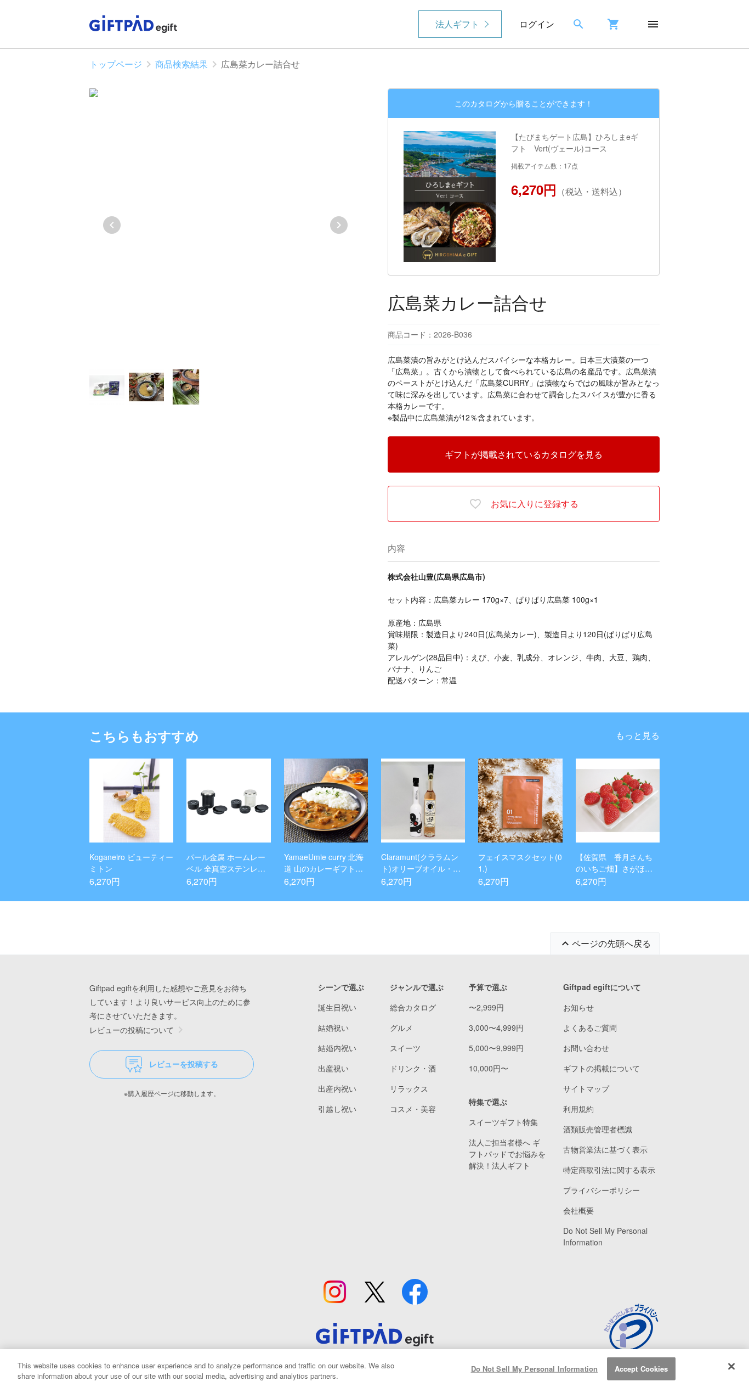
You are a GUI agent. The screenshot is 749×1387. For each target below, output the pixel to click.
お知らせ (578, 1007)
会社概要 (578, 1210)
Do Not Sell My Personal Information (534, 1368)
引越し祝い (337, 1108)
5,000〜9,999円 (496, 1047)
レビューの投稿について (131, 1029)
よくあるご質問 (590, 1027)
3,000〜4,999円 (496, 1027)
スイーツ (405, 1047)
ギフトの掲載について (601, 1068)
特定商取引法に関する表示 (609, 1169)
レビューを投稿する (183, 1063)
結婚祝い (333, 1027)
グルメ (401, 1027)
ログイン (536, 24)
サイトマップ (586, 1088)
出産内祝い (337, 1088)
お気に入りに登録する (534, 503)
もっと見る (638, 735)
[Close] (731, 1367)
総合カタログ (413, 1007)
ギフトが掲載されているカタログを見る (524, 454)
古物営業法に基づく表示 (605, 1149)
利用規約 (578, 1108)
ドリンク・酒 (413, 1068)
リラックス (409, 1088)
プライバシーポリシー (601, 1189)
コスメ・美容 (413, 1108)
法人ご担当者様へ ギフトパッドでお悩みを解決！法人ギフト (507, 1154)
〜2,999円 (486, 1007)
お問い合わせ (586, 1047)
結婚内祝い (337, 1047)
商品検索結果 (181, 64)
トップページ (115, 64)
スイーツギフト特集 (503, 1121)
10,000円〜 (488, 1068)
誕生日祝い (337, 1007)
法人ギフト (457, 24)
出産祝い (333, 1068)
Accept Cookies (641, 1368)
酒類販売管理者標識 (597, 1129)
